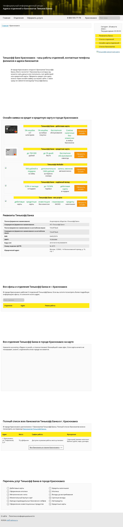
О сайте (4, 516)
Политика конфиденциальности (22, 516)
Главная (6, 18)
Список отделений (106, 39)
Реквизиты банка (106, 36)
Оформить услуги (35, 18)
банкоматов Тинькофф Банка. (34, 429)
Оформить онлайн (82, 132)
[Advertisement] (46, 41)
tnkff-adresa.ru (12, 520)
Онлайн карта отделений (109, 43)
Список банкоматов (107, 47)
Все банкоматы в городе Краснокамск (45, 447)
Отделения (19, 18)
